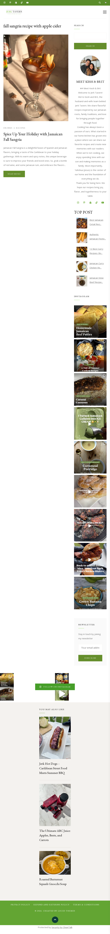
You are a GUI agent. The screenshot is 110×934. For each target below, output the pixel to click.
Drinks (7, 128)
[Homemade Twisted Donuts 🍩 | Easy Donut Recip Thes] (90, 491)
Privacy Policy (20, 904)
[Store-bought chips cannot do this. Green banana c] (90, 593)
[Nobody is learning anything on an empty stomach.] (90, 457)
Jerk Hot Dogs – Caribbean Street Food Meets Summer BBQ (53, 768)
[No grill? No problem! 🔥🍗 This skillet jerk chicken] (90, 525)
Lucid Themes (66, 911)
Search (90, 46)
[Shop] (105, 3)
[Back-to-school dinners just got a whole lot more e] (90, 559)
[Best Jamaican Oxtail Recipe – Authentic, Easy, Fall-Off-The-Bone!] (81, 223)
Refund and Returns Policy (51, 904)
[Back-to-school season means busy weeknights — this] (90, 389)
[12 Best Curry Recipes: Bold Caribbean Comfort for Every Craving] (81, 252)
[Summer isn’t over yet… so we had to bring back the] (90, 423)
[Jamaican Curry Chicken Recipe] (81, 266)
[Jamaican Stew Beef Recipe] (81, 281)
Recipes (20, 128)
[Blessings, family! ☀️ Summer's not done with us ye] (90, 355)
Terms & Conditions (86, 904)
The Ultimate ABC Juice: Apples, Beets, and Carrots (55, 835)
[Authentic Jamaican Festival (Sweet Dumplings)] (81, 237)
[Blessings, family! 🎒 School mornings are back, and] (90, 321)
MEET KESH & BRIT (90, 82)
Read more (14, 174)
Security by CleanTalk (62, 927)
